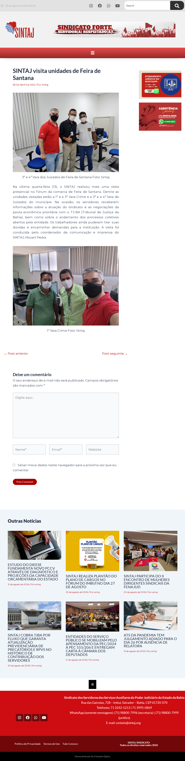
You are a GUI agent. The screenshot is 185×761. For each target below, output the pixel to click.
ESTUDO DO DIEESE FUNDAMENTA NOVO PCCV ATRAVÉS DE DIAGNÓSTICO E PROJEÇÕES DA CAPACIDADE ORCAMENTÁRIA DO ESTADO (33, 571)
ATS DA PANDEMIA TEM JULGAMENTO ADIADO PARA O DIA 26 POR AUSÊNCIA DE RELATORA (150, 640)
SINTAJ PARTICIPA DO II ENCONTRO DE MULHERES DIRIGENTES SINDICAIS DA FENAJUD (147, 581)
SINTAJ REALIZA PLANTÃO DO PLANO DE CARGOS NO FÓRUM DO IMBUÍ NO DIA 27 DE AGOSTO (91, 581)
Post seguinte (115, 353)
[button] (92, 52)
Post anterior (16, 353)
